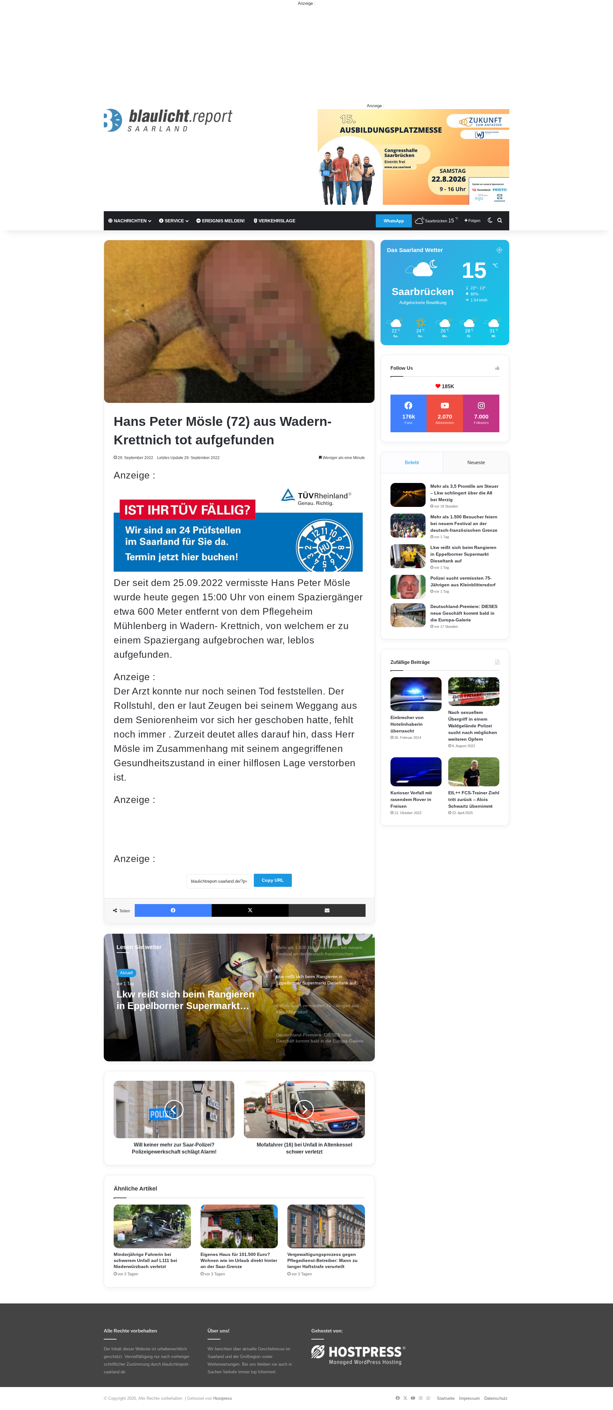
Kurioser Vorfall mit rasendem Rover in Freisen (411, 799)
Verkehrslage (276, 220)
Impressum (469, 1398)
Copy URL (273, 880)
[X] (250, 910)
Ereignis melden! (223, 220)
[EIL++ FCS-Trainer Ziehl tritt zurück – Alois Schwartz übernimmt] (473, 771)
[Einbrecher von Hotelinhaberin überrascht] (416, 694)
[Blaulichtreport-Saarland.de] (168, 120)
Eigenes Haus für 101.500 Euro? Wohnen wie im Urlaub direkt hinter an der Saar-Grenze (239, 1260)
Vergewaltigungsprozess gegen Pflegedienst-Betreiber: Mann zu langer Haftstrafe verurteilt (322, 1260)
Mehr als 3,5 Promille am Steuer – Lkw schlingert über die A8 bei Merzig (464, 493)
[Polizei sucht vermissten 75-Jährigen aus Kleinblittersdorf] (408, 587)
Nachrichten (130, 220)
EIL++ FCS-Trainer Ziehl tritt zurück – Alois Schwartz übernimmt (473, 799)
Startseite (446, 1398)
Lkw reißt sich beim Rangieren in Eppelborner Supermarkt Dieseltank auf (463, 554)
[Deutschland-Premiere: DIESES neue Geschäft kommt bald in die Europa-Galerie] (408, 615)
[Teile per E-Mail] (327, 910)
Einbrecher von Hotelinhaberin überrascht (407, 724)
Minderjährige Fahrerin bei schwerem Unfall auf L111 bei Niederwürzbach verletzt (145, 1260)
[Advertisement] (306, 51)
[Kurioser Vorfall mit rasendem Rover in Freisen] (416, 771)
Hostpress (222, 1398)
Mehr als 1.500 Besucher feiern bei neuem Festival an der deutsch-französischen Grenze (463, 523)
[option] (239, 997)
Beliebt (412, 462)
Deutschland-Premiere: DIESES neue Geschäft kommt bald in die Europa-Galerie (463, 613)
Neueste (476, 462)
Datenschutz (496, 1398)
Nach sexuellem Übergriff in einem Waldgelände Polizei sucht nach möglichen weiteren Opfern (472, 726)
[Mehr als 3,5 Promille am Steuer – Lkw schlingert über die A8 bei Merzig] (408, 495)
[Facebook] (173, 910)
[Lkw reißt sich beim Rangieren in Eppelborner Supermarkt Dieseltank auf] (408, 556)
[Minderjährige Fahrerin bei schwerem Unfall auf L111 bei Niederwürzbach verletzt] (152, 1226)
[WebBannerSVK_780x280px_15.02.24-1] (238, 568)
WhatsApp (394, 221)
